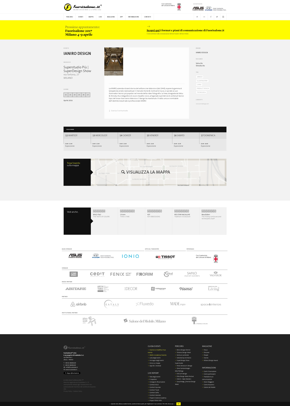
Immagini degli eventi (156, 360)
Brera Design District (182, 350)
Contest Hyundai (154, 387)
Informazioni (133, 17)
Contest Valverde (154, 395)
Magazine (111, 17)
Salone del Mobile (208, 387)
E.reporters (152, 379)
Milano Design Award (210, 360)
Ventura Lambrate (182, 355)
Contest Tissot (153, 390)
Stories (205, 358)
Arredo (199, 77)
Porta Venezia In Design (183, 366)
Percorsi (69, 17)
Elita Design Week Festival (184, 376)
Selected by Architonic (183, 358)
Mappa (91, 17)
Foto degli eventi (154, 377)
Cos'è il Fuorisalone (209, 371)
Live (100, 17)
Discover (205, 352)
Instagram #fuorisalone (156, 382)
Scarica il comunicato (119, 111)
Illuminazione (202, 81)
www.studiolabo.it (71, 370)
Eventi (80, 17)
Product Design (203, 88)
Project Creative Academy (157, 398)
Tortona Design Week (183, 352)
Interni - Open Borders (183, 379)
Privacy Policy (68, 391)
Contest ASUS (153, 385)
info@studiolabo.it (72, 367)
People (205, 355)
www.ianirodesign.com (202, 104)
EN (204, 17)
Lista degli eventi (154, 358)
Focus (205, 350)
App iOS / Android (154, 366)
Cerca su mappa (154, 363)
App (121, 17)
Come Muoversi (208, 385)
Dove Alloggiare (208, 382)
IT (197, 17)
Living (199, 85)
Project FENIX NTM (155, 400)
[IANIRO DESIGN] (113, 61)
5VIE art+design (181, 374)
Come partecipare (209, 374)
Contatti (147, 17)
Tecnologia (201, 92)
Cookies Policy (77, 391)
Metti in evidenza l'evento (157, 355)
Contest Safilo (153, 393)
